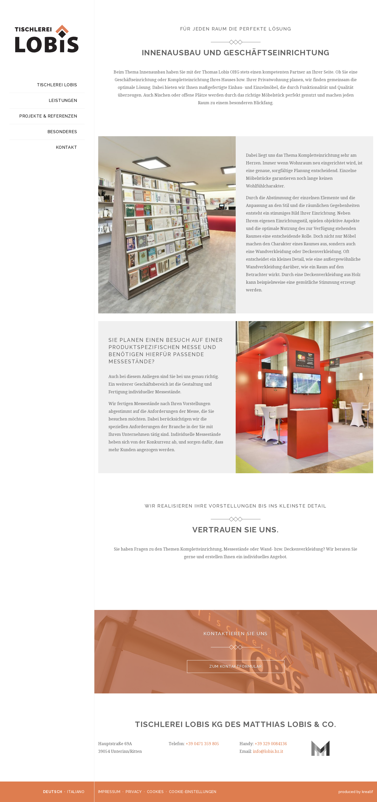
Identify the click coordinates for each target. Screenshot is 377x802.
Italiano (76, 792)
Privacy (134, 792)
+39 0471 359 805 (202, 743)
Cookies (155, 792)
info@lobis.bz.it (268, 751)
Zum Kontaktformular (235, 666)
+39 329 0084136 (271, 743)
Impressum (109, 792)
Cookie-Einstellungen (192, 792)
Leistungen (63, 100)
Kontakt (66, 147)
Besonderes (62, 131)
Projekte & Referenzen (48, 116)
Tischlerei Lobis (57, 84)
